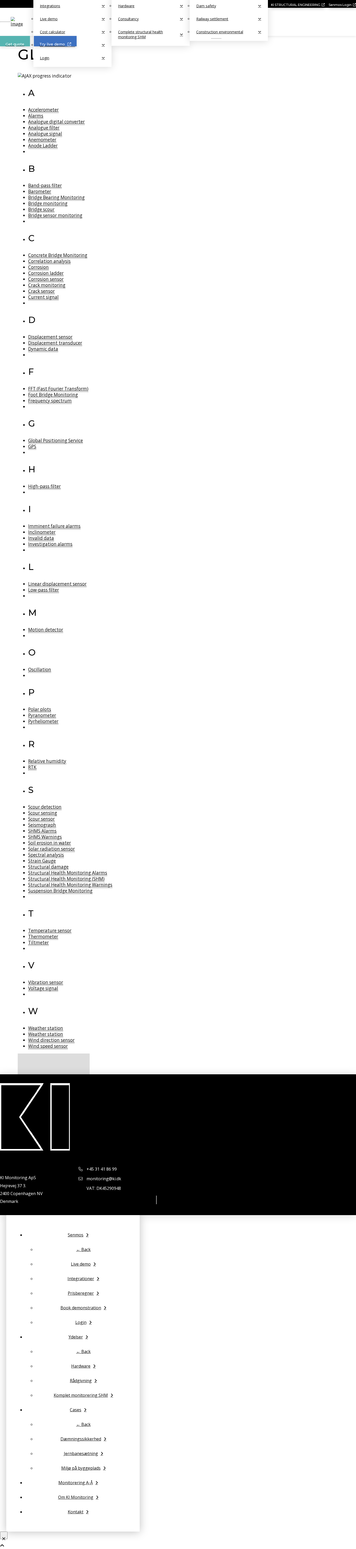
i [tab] (29, 509)
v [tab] (31, 965)
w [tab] (33, 1011)
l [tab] (31, 567)
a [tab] (31, 93)
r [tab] (31, 744)
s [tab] (31, 790)
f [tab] (31, 371)
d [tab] (32, 320)
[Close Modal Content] (4, 1535)
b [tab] (31, 168)
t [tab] (31, 913)
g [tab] (31, 423)
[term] (43, 110)
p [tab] (31, 692)
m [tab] (32, 612)
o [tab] (32, 652)
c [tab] (31, 238)
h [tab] (32, 469)
